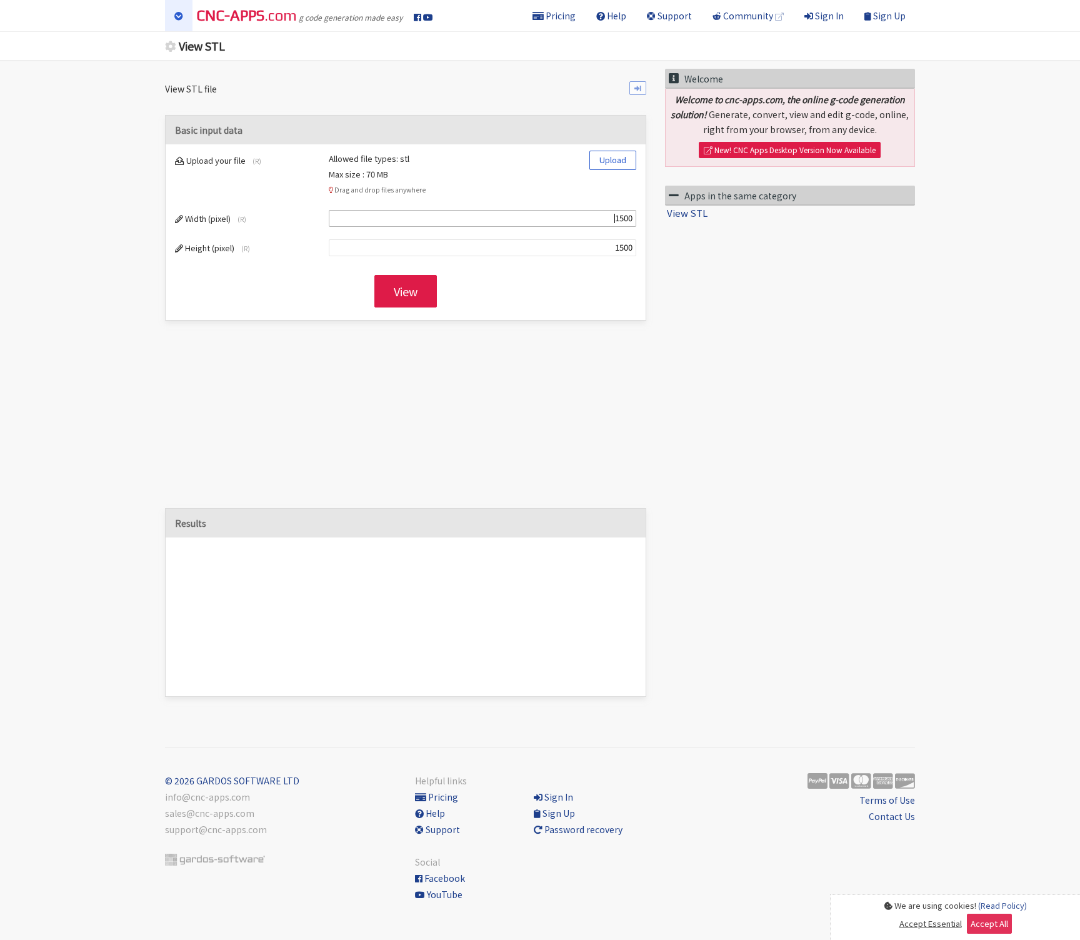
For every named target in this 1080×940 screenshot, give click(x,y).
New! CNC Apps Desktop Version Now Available (794, 149)
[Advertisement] (405, 420)
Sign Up (888, 15)
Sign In (828, 15)
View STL (687, 212)
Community (748, 15)
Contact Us (892, 816)
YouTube (443, 894)
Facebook (443, 878)
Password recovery (582, 829)
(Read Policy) (1002, 905)
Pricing (560, 15)
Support (674, 15)
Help (615, 15)
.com (246, 15)
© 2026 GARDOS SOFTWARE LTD (232, 780)
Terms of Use (887, 800)
